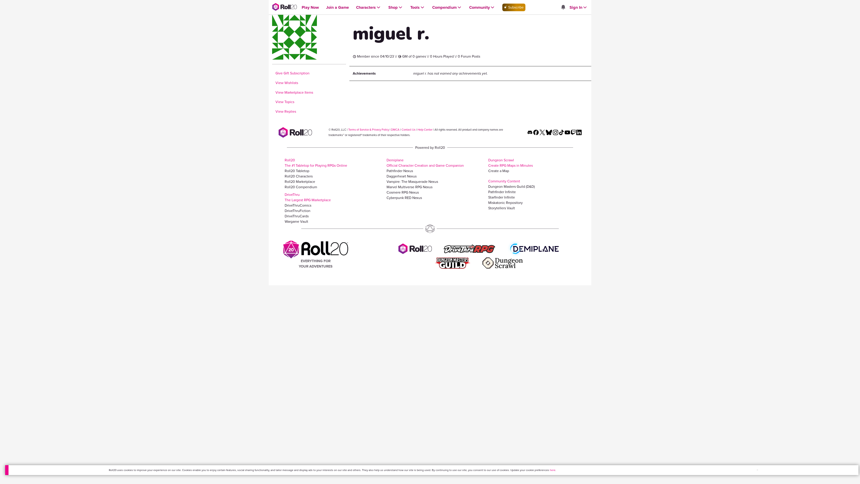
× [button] (757, 470)
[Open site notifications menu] (563, 7)
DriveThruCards (297, 216)
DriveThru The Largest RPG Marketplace (308, 197)
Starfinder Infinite (501, 197)
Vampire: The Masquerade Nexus (412, 181)
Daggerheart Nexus (402, 176)
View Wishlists (286, 82)
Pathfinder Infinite (502, 191)
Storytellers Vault (501, 208)
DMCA (395, 129)
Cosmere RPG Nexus (403, 192)
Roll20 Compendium (301, 187)
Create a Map (498, 170)
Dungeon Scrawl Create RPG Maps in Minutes (510, 163)
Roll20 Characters (299, 176)
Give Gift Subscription (292, 73)
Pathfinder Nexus (400, 170)
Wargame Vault (296, 221)
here (552, 470)
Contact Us (408, 129)
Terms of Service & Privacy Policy (368, 129)
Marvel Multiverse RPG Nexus (409, 187)
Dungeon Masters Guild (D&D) (511, 186)
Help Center (424, 129)
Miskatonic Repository (505, 202)
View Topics (284, 101)
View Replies (285, 111)
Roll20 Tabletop (297, 170)
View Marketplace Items (294, 92)
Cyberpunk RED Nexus (404, 197)
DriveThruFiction (297, 210)
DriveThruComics (298, 205)
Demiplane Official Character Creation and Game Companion (425, 163)
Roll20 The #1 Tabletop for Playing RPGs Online (316, 163)
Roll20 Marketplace (300, 181)
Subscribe (515, 7)
